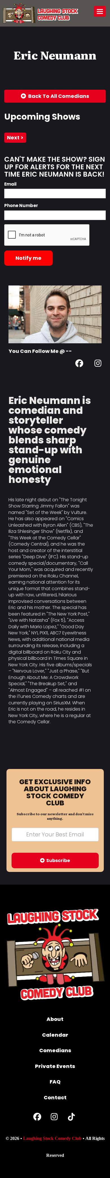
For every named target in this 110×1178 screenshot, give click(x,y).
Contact (55, 1097)
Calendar (55, 1034)
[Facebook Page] (79, 364)
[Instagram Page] (98, 364)
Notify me (28, 257)
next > (15, 137)
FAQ (55, 1081)
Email (10, 184)
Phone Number (21, 205)
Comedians (55, 1050)
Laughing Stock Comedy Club (52, 1138)
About (55, 1019)
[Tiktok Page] (71, 1118)
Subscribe (57, 860)
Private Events (55, 1066)
